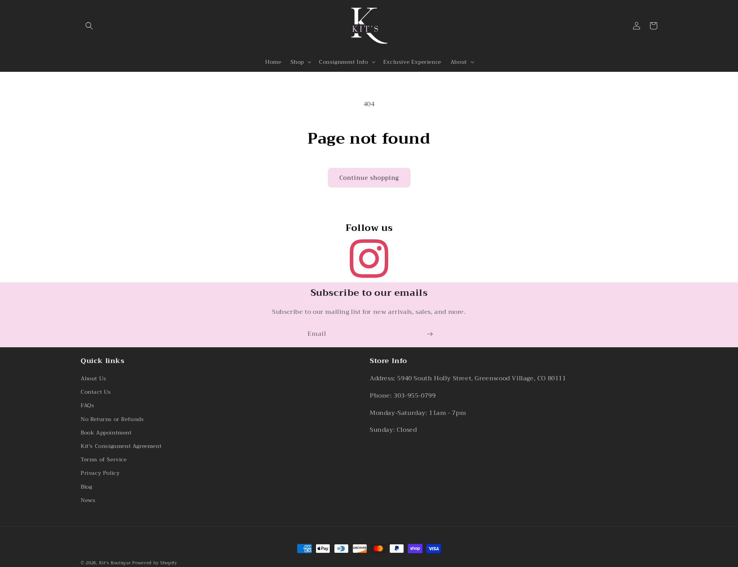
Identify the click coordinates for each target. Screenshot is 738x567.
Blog (86, 486)
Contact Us (96, 392)
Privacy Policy (100, 473)
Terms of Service (104, 459)
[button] (89, 25)
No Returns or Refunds (112, 419)
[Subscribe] (429, 334)
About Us (93, 378)
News (88, 500)
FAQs (87, 405)
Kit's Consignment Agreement (121, 446)
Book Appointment (106, 432)
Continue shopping (369, 178)
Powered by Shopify (154, 563)
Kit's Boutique (115, 563)
